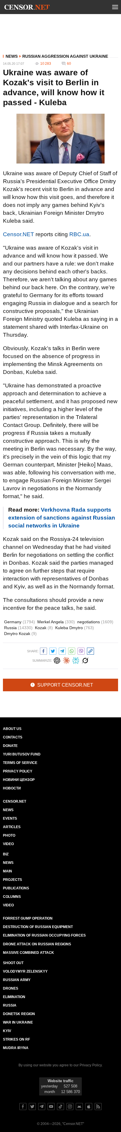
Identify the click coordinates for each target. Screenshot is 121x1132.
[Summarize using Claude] (66, 659)
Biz (6, 854)
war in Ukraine (18, 1022)
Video (8, 844)
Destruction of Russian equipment (38, 927)
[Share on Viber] (81, 650)
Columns (12, 897)
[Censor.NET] (27, 8)
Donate (10, 746)
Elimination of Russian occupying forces (44, 935)
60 (69, 63)
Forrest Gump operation (28, 918)
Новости (12, 788)
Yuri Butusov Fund (22, 754)
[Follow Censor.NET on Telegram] (41, 1106)
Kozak (44, 627)
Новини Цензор (19, 780)
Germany (19, 621)
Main (7, 871)
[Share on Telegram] (62, 650)
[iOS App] (88, 1106)
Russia (18, 627)
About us (12, 729)
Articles (12, 827)
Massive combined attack (28, 953)
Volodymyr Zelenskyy (25, 971)
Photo (9, 835)
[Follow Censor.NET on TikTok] (60, 1106)
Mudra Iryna (15, 1048)
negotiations (95, 621)
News (12, 56)
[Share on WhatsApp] (71, 650)
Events (10, 818)
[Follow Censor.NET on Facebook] (22, 1106)
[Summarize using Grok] (85, 659)
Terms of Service (20, 763)
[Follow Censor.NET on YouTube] (51, 1106)
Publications (16, 888)
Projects (12, 880)
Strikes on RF (16, 1039)
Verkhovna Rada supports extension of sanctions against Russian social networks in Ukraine (61, 518)
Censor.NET (18, 234)
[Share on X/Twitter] (52, 650)
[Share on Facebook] (43, 650)
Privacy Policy (17, 771)
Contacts (12, 737)
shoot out (13, 963)
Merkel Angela (56, 621)
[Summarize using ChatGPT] (56, 659)
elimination (14, 997)
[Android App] (79, 1106)
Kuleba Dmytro (74, 627)
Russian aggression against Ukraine (65, 56)
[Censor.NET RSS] (98, 1106)
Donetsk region (19, 1014)
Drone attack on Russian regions (37, 944)
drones (10, 988)
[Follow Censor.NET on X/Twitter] (32, 1106)
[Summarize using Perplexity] (75, 659)
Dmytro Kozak (20, 633)
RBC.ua (79, 234)
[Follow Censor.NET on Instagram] (69, 1106)
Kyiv (7, 1031)
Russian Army (17, 980)
